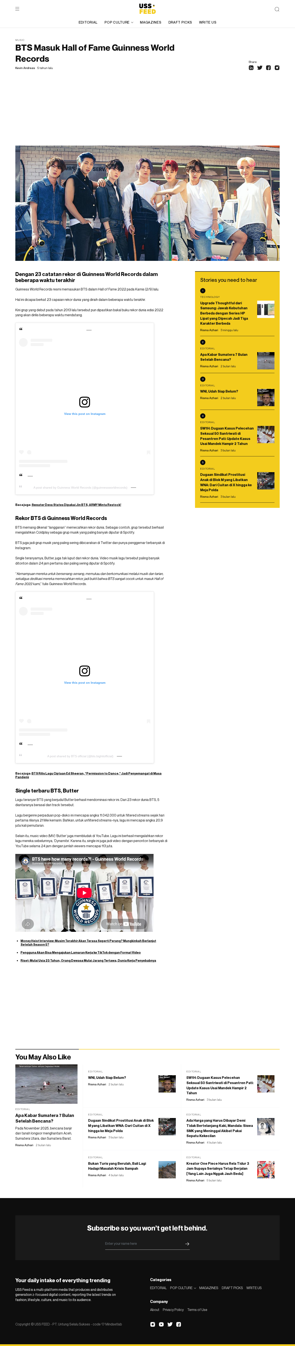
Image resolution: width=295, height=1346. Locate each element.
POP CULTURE (117, 22)
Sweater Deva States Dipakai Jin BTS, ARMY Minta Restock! (76, 505)
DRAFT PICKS (180, 22)
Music (20, 40)
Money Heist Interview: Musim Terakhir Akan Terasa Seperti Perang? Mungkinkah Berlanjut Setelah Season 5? (88, 942)
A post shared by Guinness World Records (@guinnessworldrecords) (80, 487)
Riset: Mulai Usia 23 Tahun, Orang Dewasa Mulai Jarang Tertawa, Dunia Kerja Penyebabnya (88, 960)
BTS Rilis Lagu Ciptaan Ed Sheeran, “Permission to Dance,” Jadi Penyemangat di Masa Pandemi (88, 775)
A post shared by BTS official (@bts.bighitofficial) (80, 756)
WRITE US (208, 22)
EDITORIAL (88, 22)
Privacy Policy (173, 1309)
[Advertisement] (147, 113)
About (154, 1309)
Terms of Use (197, 1309)
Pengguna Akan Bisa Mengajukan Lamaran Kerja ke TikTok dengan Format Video (81, 952)
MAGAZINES (150, 22)
